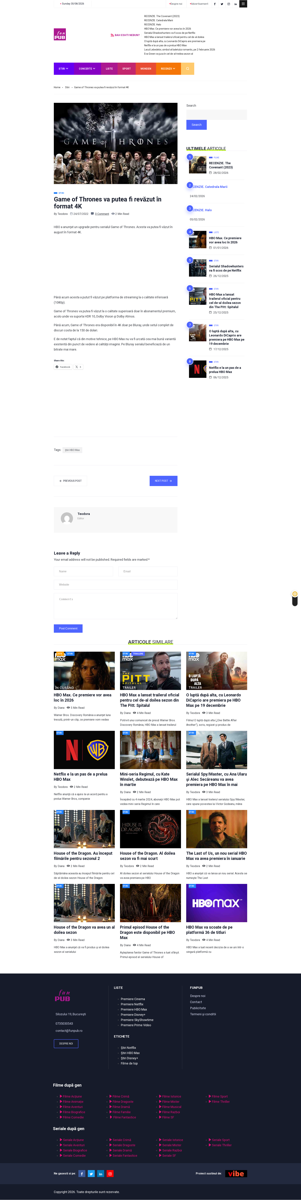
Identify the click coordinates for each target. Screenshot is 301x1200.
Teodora (63, 214)
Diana (61, 707)
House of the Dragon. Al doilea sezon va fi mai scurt (147, 856)
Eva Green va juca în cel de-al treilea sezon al (168, 53)
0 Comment (102, 214)
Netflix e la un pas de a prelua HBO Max (165, 45)
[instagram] (229, 3)
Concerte (85, 68)
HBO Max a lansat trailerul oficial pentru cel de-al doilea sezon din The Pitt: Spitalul (225, 301)
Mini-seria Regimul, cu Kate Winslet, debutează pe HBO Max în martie (149, 779)
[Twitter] (222, 3)
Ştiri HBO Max (72, 450)
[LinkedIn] (236, 3)
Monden (146, 68)
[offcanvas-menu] (243, 3)
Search (191, 105)
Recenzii (166, 68)
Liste (109, 68)
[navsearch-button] (187, 69)
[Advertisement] (115, 264)
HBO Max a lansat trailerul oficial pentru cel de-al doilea (174, 37)
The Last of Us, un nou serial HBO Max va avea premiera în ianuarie (216, 856)
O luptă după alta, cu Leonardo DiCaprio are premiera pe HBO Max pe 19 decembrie (226, 337)
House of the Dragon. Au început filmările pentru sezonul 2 (83, 856)
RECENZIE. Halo (152, 24)
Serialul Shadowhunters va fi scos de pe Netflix (169, 32)
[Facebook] (215, 3)
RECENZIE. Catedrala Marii (158, 20)
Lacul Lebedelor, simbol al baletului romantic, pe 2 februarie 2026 (179, 49)
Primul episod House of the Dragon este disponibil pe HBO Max (147, 932)
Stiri (62, 68)
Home (57, 87)
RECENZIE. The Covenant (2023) (162, 16)
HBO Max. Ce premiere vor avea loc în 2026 (167, 28)
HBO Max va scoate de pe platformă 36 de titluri (209, 930)
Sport (126, 68)
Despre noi (66, 1043)
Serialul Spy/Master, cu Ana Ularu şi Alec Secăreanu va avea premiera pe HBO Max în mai (216, 779)
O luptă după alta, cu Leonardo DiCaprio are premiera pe (174, 41)
